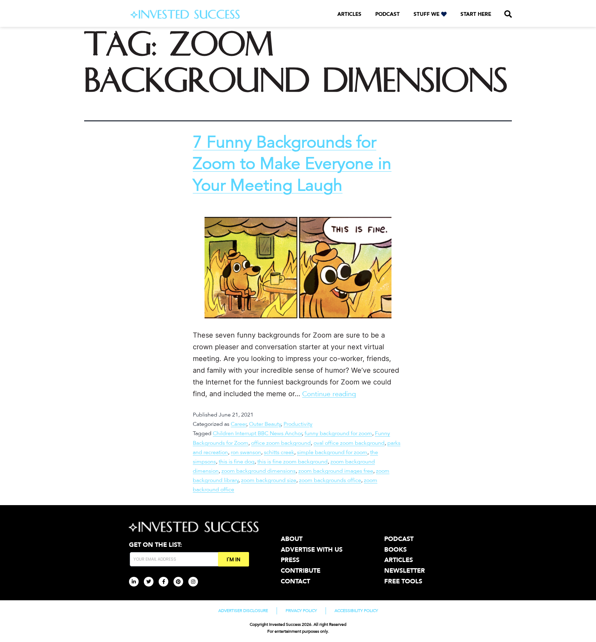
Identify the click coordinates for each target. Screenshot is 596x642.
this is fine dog (237, 461)
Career (239, 424)
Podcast (387, 14)
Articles (349, 14)
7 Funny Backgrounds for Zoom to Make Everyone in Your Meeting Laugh (292, 163)
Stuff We (426, 14)
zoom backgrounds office (330, 480)
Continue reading (329, 394)
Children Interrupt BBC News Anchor (257, 433)
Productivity (298, 424)
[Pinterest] (178, 581)
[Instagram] (193, 581)
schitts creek (279, 452)
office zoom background (281, 443)
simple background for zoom (332, 452)
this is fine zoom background (292, 461)
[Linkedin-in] (134, 581)
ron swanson (246, 452)
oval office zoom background (349, 443)
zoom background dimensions (258, 471)
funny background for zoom (338, 433)
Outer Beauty (265, 424)
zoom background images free (335, 471)
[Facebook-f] (163, 581)
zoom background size (268, 480)
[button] (508, 14)
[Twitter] (148, 581)
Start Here (475, 14)
